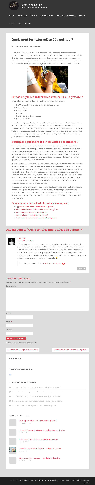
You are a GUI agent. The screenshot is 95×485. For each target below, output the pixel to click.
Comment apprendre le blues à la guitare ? (32, 215)
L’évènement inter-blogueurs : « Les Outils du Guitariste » (40, 458)
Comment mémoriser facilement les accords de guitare (37, 209)
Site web (9, 330)
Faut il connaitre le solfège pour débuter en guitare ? (38, 439)
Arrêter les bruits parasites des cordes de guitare (38, 405)
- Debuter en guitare (47, 480)
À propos (33, 16)
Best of (82, 16)
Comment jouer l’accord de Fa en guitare (31, 212)
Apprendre (36, 46)
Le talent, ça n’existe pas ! (51, 263)
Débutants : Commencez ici (66, 16)
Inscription (22, 16)
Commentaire (11, 286)
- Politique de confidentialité (31, 480)
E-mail (9, 321)
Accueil (12, 16)
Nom (8, 313)
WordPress (85, 482)
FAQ (19, 24)
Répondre (81, 268)
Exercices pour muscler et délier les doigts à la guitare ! (36, 218)
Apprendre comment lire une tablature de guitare (34, 207)
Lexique (12, 24)
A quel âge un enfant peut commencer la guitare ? (37, 421)
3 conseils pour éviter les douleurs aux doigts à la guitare (40, 449)
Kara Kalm (21, 238)
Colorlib (77, 480)
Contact (27, 24)
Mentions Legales (16, 480)
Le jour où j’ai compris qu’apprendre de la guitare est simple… (42, 430)
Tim (27, 46)
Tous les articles (46, 16)
